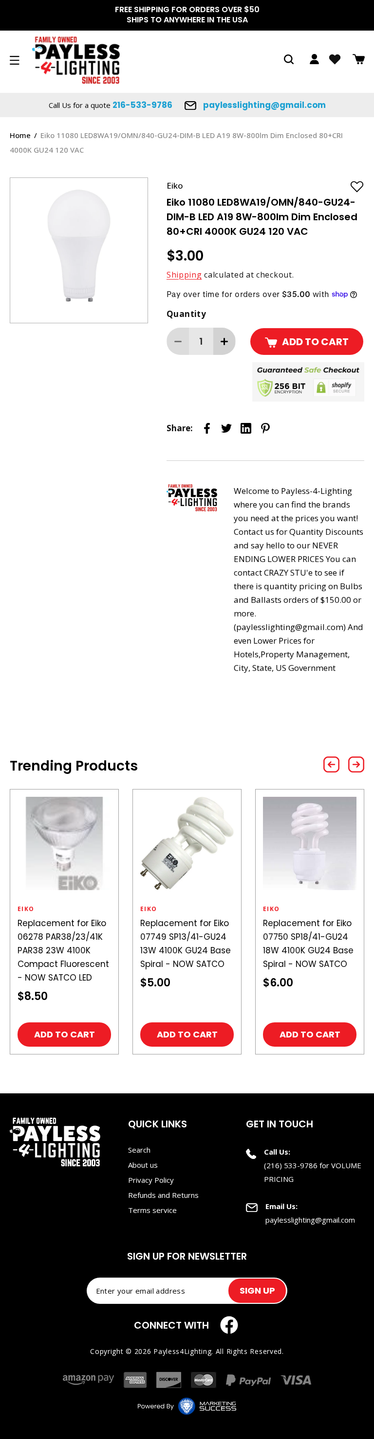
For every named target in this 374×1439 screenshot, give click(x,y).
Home (20, 135)
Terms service (152, 1210)
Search (139, 1150)
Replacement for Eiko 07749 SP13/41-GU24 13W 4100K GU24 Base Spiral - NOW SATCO (185, 943)
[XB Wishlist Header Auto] (335, 59)
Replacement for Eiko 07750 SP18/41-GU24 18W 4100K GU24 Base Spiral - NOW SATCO (308, 943)
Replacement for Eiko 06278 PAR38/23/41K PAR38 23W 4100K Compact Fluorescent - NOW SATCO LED (63, 950)
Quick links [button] (157, 1124)
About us (143, 1165)
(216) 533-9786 (291, 1165)
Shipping (184, 274)
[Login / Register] (314, 59)
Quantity (186, 313)
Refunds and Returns (163, 1195)
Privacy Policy (151, 1180)
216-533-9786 (142, 105)
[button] (289, 59)
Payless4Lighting (182, 1351)
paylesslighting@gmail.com (263, 105)
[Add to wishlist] (357, 186)
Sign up (257, 1290)
